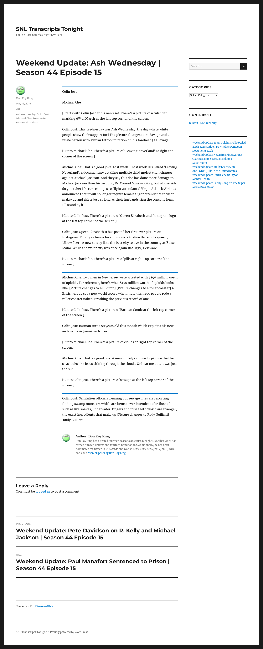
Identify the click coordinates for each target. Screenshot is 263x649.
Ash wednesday (26, 114)
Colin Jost (43, 114)
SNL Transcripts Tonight (49, 29)
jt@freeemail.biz (43, 606)
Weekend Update (27, 122)
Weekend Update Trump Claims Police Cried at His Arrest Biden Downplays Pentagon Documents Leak (219, 146)
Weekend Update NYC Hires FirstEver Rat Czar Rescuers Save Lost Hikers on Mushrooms (217, 159)
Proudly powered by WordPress (69, 632)
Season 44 (39, 118)
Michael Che (24, 118)
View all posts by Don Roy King (107, 453)
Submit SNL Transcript (203, 123)
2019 (19, 108)
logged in (43, 491)
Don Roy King (24, 98)
